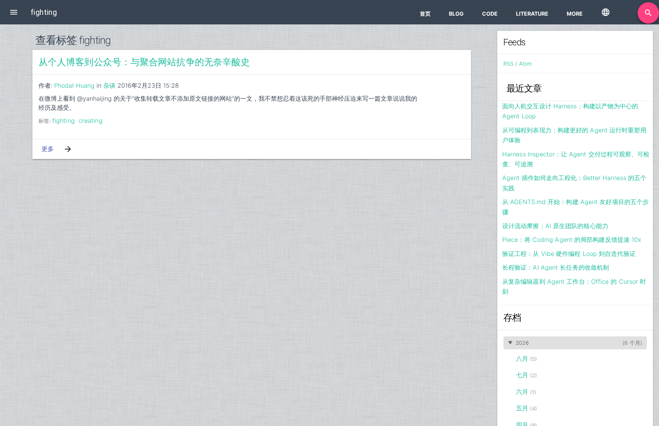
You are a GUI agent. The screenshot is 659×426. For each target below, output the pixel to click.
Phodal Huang (74, 85)
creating (91, 120)
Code (490, 13)
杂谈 (109, 85)
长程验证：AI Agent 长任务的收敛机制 (555, 267)
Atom (525, 63)
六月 (522, 391)
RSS (508, 63)
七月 (522, 375)
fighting (63, 120)
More (575, 13)
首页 (425, 13)
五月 (522, 408)
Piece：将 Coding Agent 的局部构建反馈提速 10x (571, 239)
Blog (456, 13)
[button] (14, 12)
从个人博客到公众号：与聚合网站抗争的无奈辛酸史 (144, 62)
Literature (532, 13)
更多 (48, 149)
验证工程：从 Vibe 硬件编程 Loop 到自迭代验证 (569, 253)
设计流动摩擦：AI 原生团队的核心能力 (555, 226)
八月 (522, 358)
